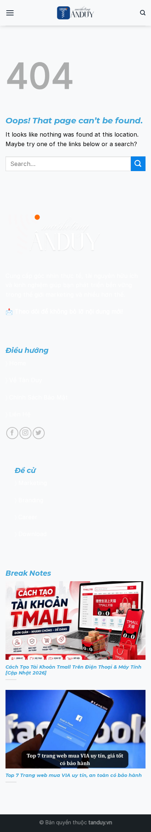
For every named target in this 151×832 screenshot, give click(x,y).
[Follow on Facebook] (12, 433)
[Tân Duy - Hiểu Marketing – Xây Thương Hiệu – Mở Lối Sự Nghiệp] (76, 13)
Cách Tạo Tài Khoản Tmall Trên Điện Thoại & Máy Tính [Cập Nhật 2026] (73, 670)
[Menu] (9, 13)
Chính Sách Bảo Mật (38, 397)
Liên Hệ (19, 414)
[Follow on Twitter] (39, 433)
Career (27, 517)
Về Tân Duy (25, 380)
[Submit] (138, 163)
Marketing (32, 482)
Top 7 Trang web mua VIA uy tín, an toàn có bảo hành (73, 775)
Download (32, 534)
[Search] (143, 13)
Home (17, 363)
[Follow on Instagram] (25, 433)
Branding (30, 500)
